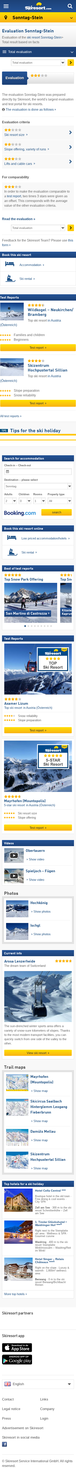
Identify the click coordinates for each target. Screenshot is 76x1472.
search (56, 512)
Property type (56, 494)
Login (44, 1418)
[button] (20, 513)
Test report (37, 347)
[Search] (70, 6)
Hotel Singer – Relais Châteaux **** (49, 1261)
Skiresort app (13, 1336)
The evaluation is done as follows (30, 109)
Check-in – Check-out (17, 465)
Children (24, 494)
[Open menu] (6, 6)
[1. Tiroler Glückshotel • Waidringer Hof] (12, 1232)
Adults (8, 494)
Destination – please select (21, 479)
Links (44, 1399)
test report (14, 196)
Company (47, 1409)
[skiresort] (38, 6)
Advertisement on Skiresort (22, 1428)
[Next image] (69, 601)
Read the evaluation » (18, 219)
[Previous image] (7, 601)
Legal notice (11, 1409)
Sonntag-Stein (27, 17)
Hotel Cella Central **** (50, 1190)
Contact (8, 1399)
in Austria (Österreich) (37, 707)
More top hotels (14, 1294)
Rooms (37, 494)
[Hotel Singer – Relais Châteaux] (12, 1269)
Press (6, 1418)
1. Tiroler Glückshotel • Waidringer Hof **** (51, 1223)
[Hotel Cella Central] (12, 1200)
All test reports (9, 416)
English (18, 1384)
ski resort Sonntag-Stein (44, 37)
